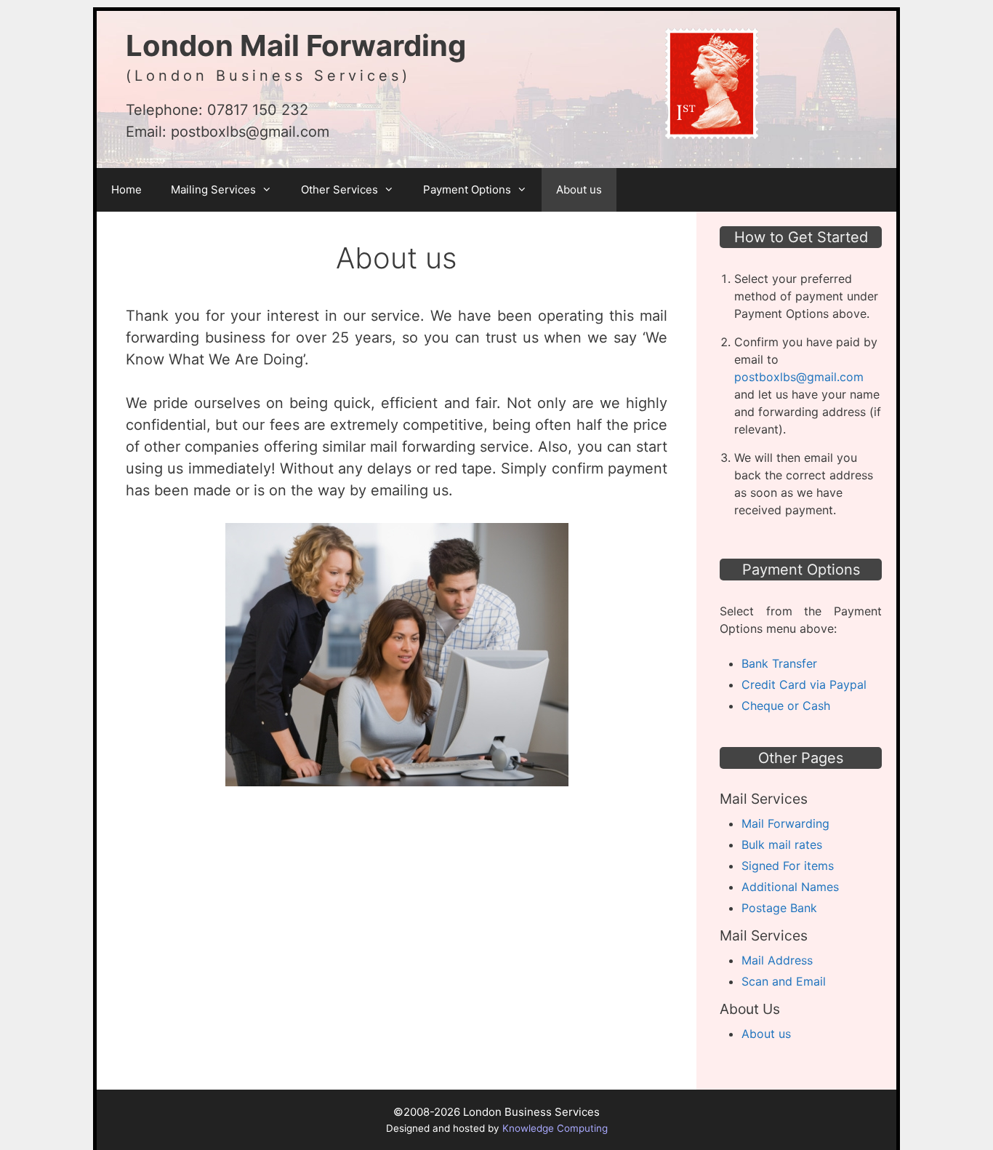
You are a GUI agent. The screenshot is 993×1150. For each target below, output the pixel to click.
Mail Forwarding (785, 823)
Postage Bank (779, 908)
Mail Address (777, 960)
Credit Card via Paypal (804, 684)
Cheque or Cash (785, 705)
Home (126, 189)
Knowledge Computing (555, 1128)
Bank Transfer (779, 663)
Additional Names (790, 886)
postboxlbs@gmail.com (250, 131)
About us (579, 189)
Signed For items (787, 865)
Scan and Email (783, 981)
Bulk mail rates (781, 844)
